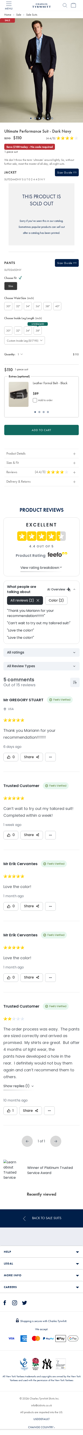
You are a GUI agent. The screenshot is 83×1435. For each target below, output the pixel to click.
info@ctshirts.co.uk (41, 1405)
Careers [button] (10, 1287)
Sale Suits (31, 14)
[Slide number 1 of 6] (41, 70)
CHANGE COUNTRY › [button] (41, 1427)
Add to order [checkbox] (45, 400)
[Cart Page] (73, 5)
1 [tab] (31, 118)
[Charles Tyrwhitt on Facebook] (5, 1302)
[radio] (10, 286)
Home (7, 14)
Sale (18, 14)
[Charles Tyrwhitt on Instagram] (15, 1302)
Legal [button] (8, 1263)
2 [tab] (35, 118)
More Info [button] (12, 1275)
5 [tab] (48, 118)
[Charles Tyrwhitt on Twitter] (24, 1302)
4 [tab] (44, 118)
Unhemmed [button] (37, 323)
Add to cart (41, 430)
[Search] (65, 5)
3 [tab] (39, 118)
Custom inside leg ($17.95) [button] (21, 340)
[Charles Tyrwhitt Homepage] (41, 5)
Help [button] (7, 1252)
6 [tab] (52, 118)
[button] (51, 385)
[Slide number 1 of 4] (19, 394)
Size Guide (65, 172)
